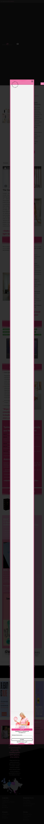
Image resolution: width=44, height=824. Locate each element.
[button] (32, 81)
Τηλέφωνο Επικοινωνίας (17, 735)
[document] (22, 412)
